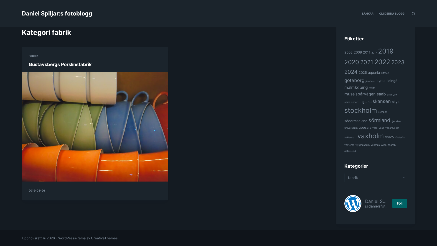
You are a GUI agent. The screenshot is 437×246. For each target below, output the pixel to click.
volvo (389, 137)
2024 (351, 72)
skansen (382, 101)
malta (372, 88)
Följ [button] (400, 203)
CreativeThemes (104, 238)
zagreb (392, 145)
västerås (400, 137)
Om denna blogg (391, 13)
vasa (381, 127)
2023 (397, 62)
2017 (374, 52)
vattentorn (350, 137)
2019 (386, 51)
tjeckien (396, 121)
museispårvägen (360, 94)
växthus (375, 145)
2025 (363, 72)
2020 (351, 62)
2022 (382, 62)
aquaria (374, 72)
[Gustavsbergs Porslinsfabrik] (95, 127)
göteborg (354, 80)
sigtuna (365, 102)
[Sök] (413, 13)
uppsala (365, 127)
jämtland (371, 81)
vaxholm (370, 136)
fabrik (33, 55)
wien (383, 145)
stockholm (360, 110)
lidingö (391, 81)
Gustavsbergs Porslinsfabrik (60, 64)
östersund (350, 151)
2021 (366, 62)
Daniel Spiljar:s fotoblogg (57, 13)
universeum (351, 127)
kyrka (381, 81)
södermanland (355, 121)
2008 (348, 52)
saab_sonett (351, 102)
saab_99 (392, 94)
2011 (366, 52)
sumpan (382, 111)
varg (375, 127)
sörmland (379, 120)
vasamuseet (392, 127)
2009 (358, 52)
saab (381, 94)
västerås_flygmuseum (357, 145)
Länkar (367, 13)
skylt (395, 102)
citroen (385, 73)
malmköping (356, 87)
